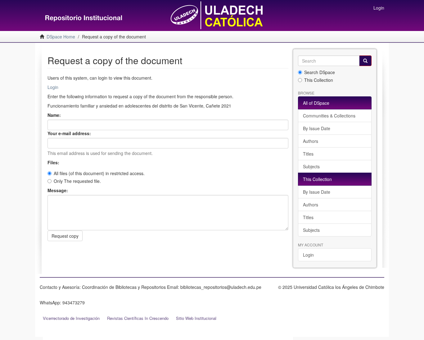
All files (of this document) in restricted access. (99, 173)
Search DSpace (319, 72)
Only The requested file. (77, 181)
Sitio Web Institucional (196, 318)
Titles (308, 154)
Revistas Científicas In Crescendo (138, 318)
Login (52, 87)
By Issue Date (316, 128)
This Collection (318, 80)
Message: (58, 190)
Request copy (65, 236)
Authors (310, 141)
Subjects (311, 166)
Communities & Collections (329, 116)
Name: (54, 115)
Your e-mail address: (69, 133)
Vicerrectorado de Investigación (71, 318)
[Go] (365, 60)
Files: (54, 162)
